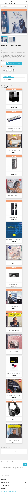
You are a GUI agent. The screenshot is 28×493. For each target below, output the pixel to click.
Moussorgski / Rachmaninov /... (14, 306)
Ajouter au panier (13, 63)
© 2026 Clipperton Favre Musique (8, 491)
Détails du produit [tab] (8, 76)
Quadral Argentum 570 (14, 217)
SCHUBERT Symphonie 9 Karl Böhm (14, 239)
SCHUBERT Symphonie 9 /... (14, 351)
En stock (5, 79)
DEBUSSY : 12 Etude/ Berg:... (14, 329)
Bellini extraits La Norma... (14, 195)
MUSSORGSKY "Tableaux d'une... (14, 262)
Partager (6, 70)
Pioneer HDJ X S (14, 418)
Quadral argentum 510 (14, 284)
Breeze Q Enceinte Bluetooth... (14, 172)
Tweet (10, 70)
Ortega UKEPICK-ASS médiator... (14, 373)
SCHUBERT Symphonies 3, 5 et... (14, 395)
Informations (5, 486)
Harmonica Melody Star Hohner (14, 128)
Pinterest (13, 70)
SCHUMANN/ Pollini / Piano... (14, 150)
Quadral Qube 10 (14, 106)
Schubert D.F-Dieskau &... (14, 440)
